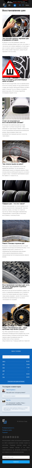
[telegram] (13, 437)
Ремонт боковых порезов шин (13, 243)
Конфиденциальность (8, 427)
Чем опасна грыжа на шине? (12, 164)
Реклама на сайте (7, 430)
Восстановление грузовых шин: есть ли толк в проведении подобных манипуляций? (15, 286)
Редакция (5, 432)
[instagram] (6, 437)
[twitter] (8, 437)
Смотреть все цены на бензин (16, 381)
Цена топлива (16, 351)
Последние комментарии (11, 387)
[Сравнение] (20, 5)
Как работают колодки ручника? (15, 392)
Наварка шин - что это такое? (13, 204)
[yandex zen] (15, 437)
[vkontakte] (18, 437)
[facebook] (3, 437)
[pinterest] (11, 437)
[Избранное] (23, 5)
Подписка (16, 461)
